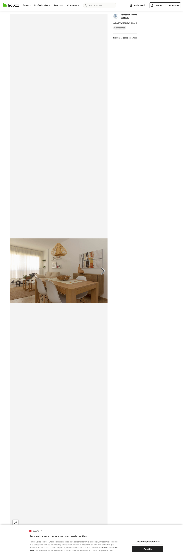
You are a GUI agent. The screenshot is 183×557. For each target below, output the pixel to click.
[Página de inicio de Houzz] (11, 5)
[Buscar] (86, 5)
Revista (57, 5)
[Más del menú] (102, 523)
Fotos (26, 5)
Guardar (70, 522)
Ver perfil (125, 18)
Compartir (52, 522)
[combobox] (99, 5)
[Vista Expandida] (15, 523)
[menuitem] (27, 5)
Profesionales (41, 5)
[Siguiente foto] (103, 270)
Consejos (72, 5)
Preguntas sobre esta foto (125, 38)
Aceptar (148, 549)
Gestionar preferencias (148, 541)
